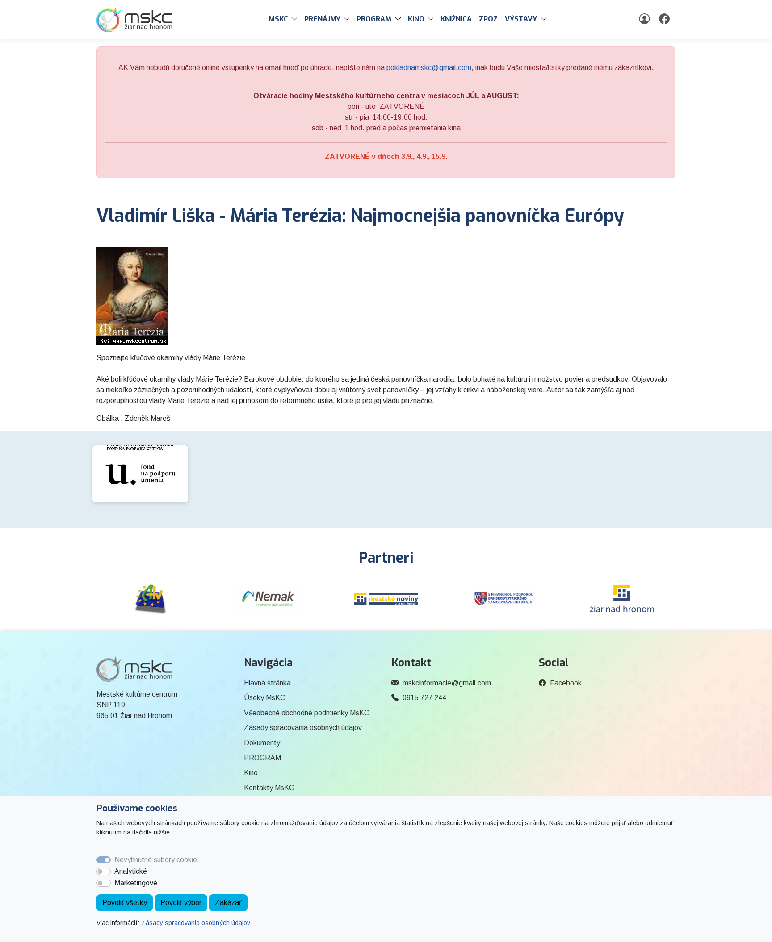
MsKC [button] (278, 19)
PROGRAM (262, 758)
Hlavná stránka (267, 683)
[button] (296, 19)
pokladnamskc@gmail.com (428, 67)
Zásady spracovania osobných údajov (195, 922)
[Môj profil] (645, 19)
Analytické (130, 871)
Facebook (566, 683)
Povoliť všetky (124, 902)
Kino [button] (416, 19)
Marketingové (135, 883)
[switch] (103, 871)
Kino (251, 772)
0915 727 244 (424, 697)
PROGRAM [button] (374, 19)
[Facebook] (665, 19)
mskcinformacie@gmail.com (447, 683)
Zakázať (228, 902)
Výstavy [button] (521, 19)
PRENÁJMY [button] (322, 19)
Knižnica (456, 19)
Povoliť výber (180, 902)
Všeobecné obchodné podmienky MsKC (306, 713)
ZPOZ (488, 19)
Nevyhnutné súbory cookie (155, 859)
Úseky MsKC (264, 697)
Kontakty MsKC (269, 788)
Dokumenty (262, 743)
